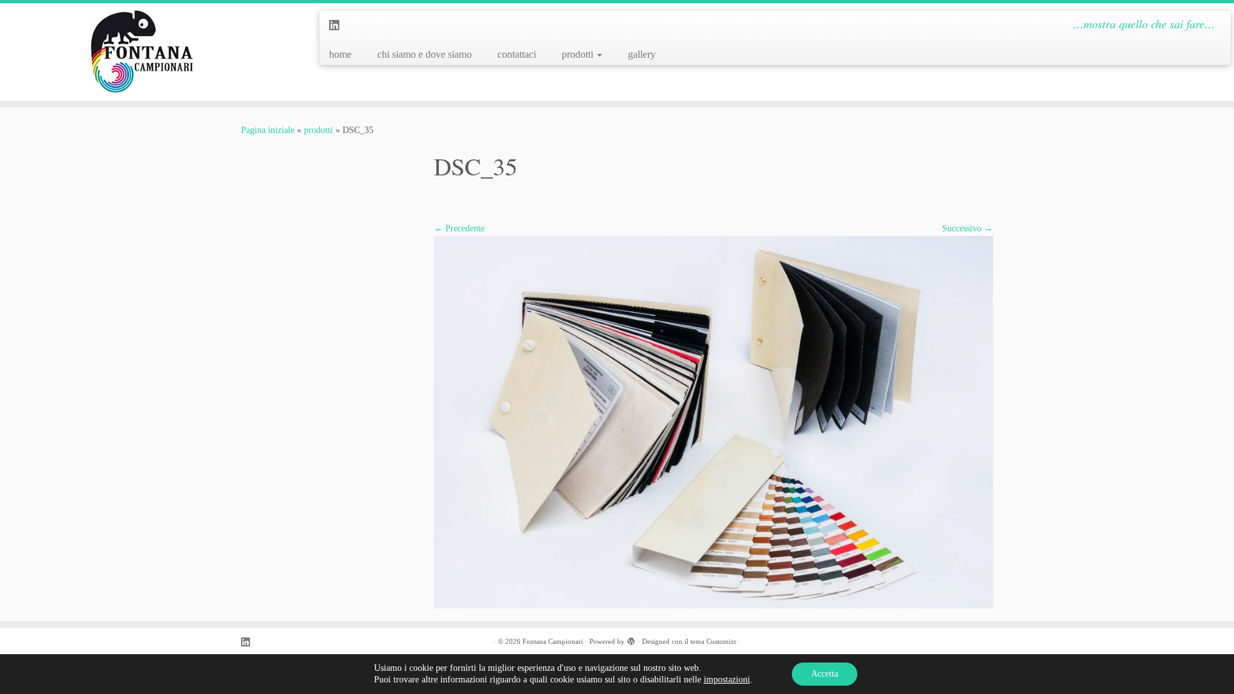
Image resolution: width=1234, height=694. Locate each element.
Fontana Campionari (553, 641)
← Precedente (459, 228)
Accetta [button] (824, 674)
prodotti (579, 54)
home (340, 54)
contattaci (516, 54)
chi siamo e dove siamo (424, 54)
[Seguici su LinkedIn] (338, 25)
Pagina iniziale (267, 130)
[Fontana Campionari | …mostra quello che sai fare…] (142, 52)
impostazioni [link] (727, 679)
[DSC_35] (713, 421)
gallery (642, 54)
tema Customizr (713, 641)
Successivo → (967, 228)
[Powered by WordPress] (631, 639)
